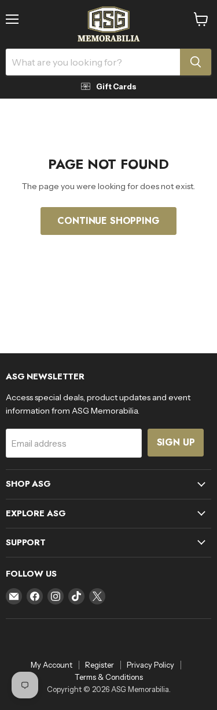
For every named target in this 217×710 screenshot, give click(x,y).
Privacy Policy (150, 664)
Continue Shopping (108, 220)
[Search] (195, 62)
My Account (51, 664)
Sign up (176, 442)
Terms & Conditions (109, 677)
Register (99, 664)
